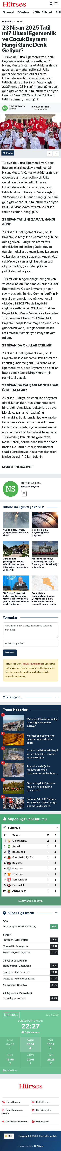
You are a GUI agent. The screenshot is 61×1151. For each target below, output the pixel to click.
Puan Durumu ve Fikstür (12, 1112)
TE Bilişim (38, 1146)
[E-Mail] (24, 493)
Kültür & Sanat (42, 12)
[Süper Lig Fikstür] (56, 913)
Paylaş (9, 153)
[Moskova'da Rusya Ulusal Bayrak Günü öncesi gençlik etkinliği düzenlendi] (45, 549)
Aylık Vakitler (11, 1070)
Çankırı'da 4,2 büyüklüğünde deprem (40, 533)
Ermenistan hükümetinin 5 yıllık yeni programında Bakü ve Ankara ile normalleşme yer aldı (44, 598)
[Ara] (51, 4)
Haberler (7, 22)
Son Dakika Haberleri (16, 1121)
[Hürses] (14, 4)
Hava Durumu (13, 1102)
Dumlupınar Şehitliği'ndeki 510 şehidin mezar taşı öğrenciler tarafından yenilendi (15, 564)
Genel (20, 22)
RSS (10, 1136)
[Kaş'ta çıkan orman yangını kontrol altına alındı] (16, 519)
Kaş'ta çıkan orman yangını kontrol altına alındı (15, 533)
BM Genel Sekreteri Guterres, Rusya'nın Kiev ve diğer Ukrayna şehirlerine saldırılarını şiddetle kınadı (16, 598)
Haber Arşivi (42, 1121)
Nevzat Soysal (30, 486)
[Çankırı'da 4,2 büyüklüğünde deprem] (45, 519)
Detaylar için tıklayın (30, 901)
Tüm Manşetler (44, 1110)
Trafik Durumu (43, 1102)
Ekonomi (8, 12)
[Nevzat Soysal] (10, 488)
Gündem (23, 12)
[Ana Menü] (56, 4)
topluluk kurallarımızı (32, 664)
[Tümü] (56, 697)
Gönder (10, 652)
